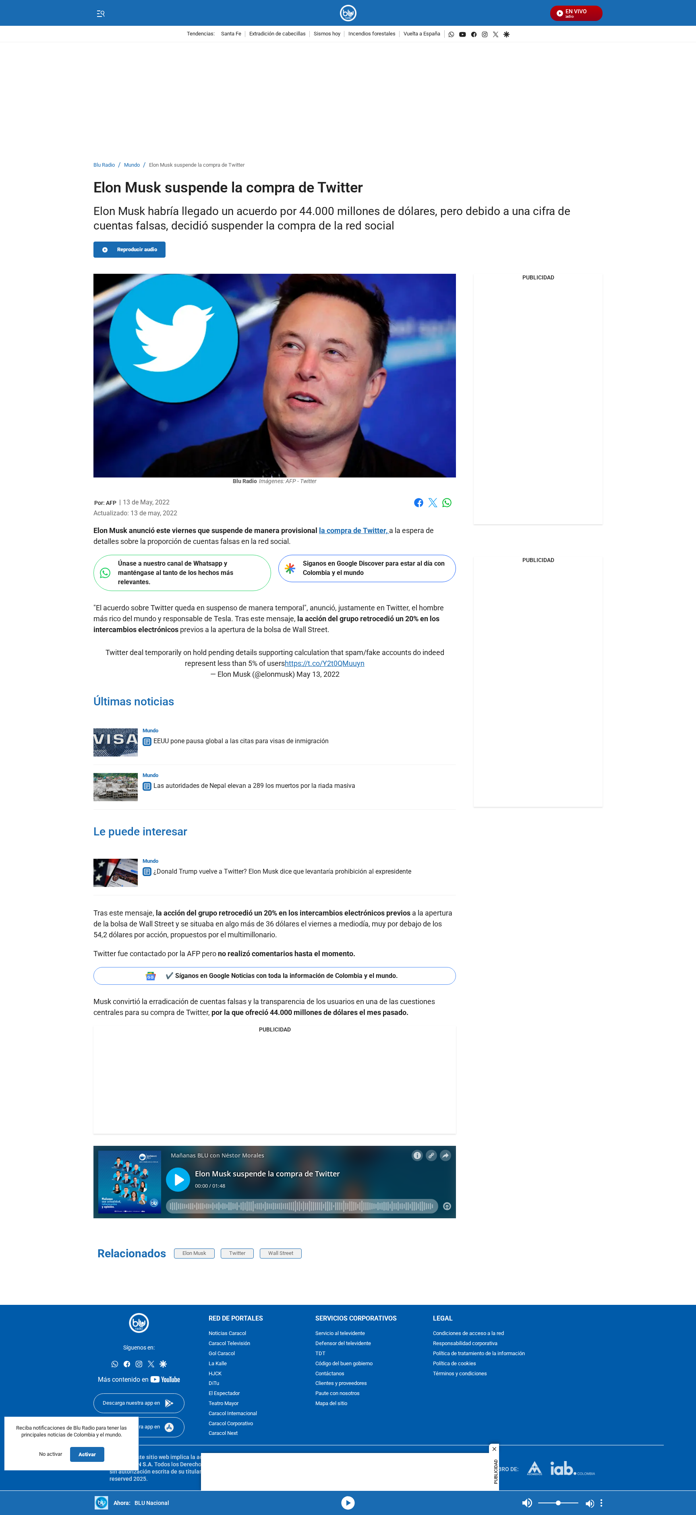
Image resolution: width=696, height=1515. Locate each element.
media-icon (348, 1503)
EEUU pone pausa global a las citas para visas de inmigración (241, 741)
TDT (320, 1353)
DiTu (214, 1384)
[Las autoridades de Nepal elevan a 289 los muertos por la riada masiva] (115, 787)
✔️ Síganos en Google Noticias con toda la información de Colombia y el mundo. (282, 976)
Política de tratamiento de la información (479, 1353)
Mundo (132, 165)
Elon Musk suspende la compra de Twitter (196, 165)
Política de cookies (454, 1363)
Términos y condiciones (460, 1374)
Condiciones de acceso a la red (468, 1334)
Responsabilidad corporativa (465, 1343)
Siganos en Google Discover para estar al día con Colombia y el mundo (374, 568)
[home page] (348, 13)
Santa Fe (231, 34)
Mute (527, 1503)
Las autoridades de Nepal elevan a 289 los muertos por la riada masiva (254, 786)
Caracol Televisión (229, 1343)
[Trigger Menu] (100, 13)
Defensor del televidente (343, 1343)
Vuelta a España (422, 34)
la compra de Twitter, (354, 530)
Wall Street (280, 1253)
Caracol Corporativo (231, 1423)
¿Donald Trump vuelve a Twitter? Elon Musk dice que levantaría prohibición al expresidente (282, 871)
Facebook (419, 507)
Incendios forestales (372, 34)
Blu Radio (104, 165)
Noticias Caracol (227, 1334)
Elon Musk (194, 1253)
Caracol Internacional (233, 1413)
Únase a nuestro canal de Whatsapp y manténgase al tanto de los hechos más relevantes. (175, 572)
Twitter (237, 1253)
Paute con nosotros (337, 1393)
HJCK (215, 1374)
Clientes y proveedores (341, 1384)
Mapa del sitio (331, 1403)
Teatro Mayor (223, 1403)
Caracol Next (223, 1433)
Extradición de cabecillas (277, 34)
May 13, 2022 (318, 674)
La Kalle (218, 1363)
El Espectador (224, 1393)
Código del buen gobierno (344, 1363)
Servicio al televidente (340, 1334)
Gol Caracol (222, 1353)
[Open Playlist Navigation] (601, 1503)
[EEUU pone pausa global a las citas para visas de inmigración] (115, 742)
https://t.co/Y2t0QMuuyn (325, 663)
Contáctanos (329, 1374)
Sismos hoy (327, 34)
